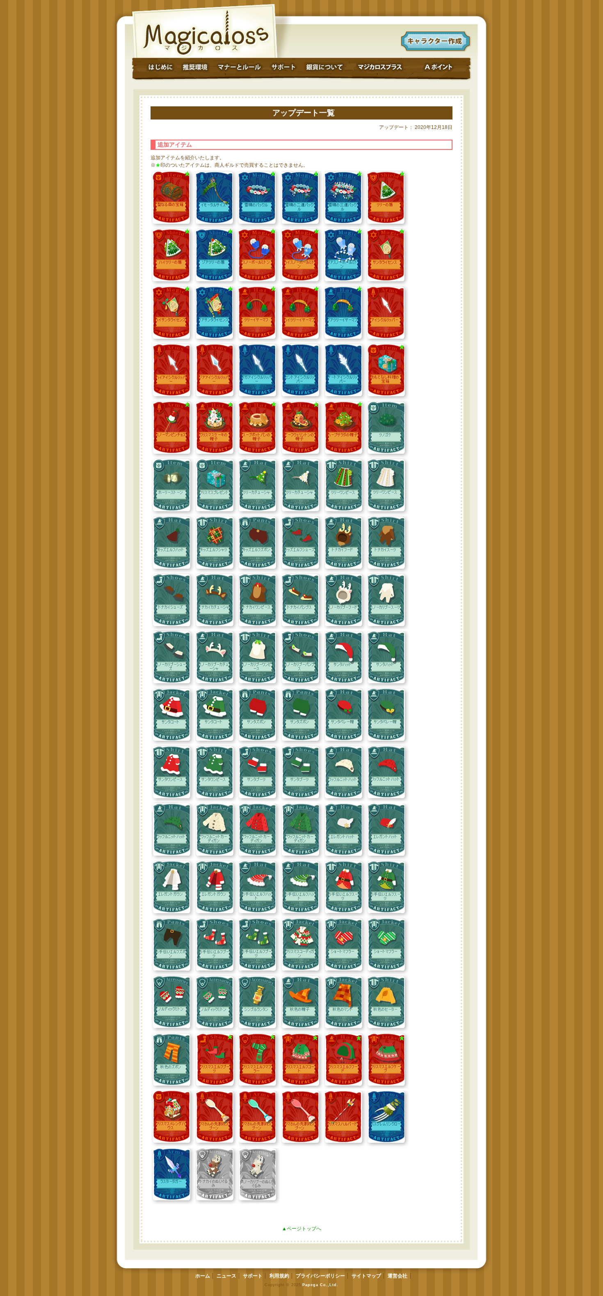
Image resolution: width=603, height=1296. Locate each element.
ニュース (226, 1276)
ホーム (202, 1276)
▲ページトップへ (301, 1229)
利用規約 (279, 1276)
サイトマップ (366, 1276)
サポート (253, 1276)
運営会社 (397, 1276)
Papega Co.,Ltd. (320, 1284)
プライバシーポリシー (320, 1276)
